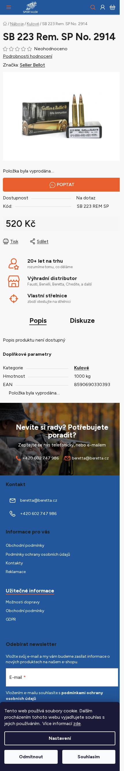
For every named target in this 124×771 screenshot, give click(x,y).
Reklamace (16, 571)
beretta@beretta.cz (90, 458)
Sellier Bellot (32, 65)
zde (77, 723)
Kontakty (14, 563)
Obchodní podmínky (25, 545)
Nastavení (60, 738)
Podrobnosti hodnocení (27, 56)
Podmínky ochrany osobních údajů (38, 554)
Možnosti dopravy (23, 602)
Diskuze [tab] (82, 320)
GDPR (11, 619)
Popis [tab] (38, 320)
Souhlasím (89, 756)
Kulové (81, 367)
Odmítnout (31, 756)
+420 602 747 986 (40, 458)
